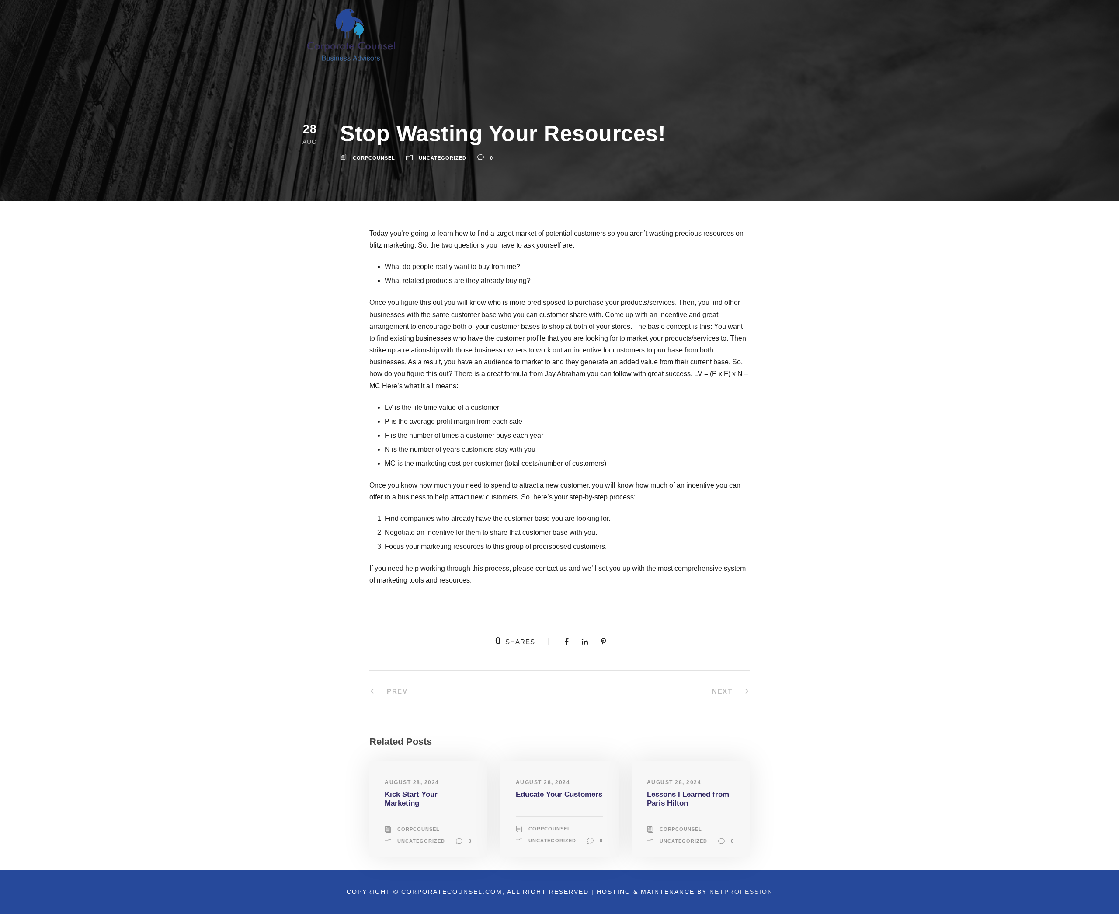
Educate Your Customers (559, 794)
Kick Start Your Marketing (411, 798)
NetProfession (741, 891)
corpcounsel (374, 157)
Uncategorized (442, 157)
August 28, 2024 (412, 782)
